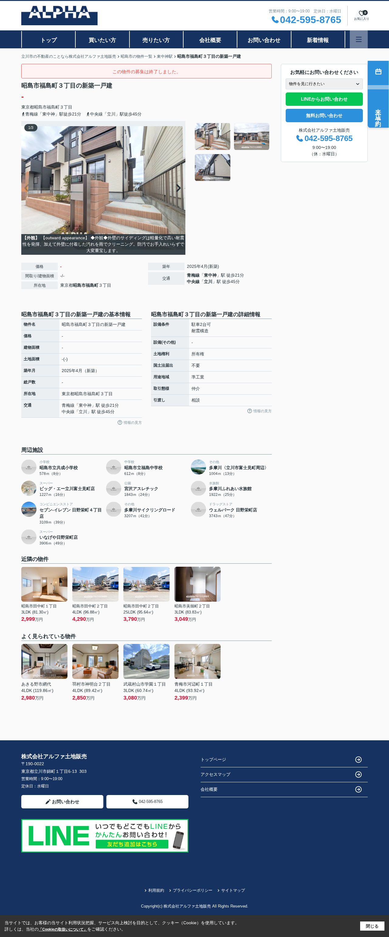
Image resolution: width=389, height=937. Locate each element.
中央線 (193, 281)
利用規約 (156, 890)
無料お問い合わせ (324, 115)
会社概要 (210, 40)
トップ (48, 40)
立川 (208, 281)
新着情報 (318, 40)
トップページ (213, 759)
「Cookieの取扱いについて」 (63, 929)
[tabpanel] (232, 152)
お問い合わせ (264, 40)
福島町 (53, 107)
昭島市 (40, 107)
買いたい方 (102, 40)
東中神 (210, 275)
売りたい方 (156, 40)
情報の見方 (133, 422)
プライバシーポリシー (192, 890)
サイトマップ (233, 890)
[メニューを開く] (359, 39)
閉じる (372, 926)
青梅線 (193, 275)
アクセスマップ (215, 774)
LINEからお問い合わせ (324, 99)
